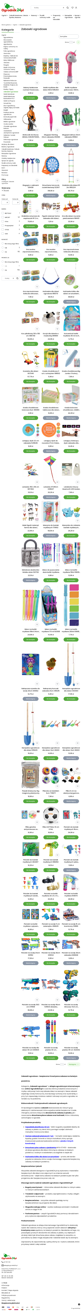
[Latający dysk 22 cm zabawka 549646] (30, 430)
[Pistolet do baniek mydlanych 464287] (30, 849)
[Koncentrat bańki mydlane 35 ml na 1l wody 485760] (71, 318)
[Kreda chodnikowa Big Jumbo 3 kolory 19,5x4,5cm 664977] (71, 358)
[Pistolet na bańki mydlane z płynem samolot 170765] (30, 914)
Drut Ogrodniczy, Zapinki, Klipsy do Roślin (11, 107)
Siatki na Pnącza (9, 101)
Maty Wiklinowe (9, 60)
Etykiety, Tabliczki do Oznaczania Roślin (11, 57)
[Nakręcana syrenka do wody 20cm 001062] (30, 665)
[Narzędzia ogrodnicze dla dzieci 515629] (30, 724)
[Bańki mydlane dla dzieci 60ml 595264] (51, 67)
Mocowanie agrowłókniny (8, 41)
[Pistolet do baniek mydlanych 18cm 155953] (71, 815)
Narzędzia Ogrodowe (9, 154)
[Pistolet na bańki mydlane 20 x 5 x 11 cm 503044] (51, 883)
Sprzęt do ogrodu (8, 161)
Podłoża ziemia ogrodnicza (9, 113)
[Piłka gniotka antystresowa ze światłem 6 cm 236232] (30, 815)
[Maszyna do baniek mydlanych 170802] (51, 512)
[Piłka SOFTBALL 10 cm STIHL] (51, 815)
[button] (67, 7)
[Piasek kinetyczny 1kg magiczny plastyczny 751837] (30, 775)
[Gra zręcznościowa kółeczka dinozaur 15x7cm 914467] (30, 276)
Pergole (6, 65)
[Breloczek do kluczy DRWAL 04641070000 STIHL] (30, 117)
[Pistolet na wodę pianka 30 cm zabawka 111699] (51, 1032)
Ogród (15, 25)
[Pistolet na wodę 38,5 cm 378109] (30, 984)
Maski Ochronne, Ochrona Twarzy (9, 68)
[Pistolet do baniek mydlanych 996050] (51, 849)
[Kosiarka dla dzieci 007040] (30, 358)
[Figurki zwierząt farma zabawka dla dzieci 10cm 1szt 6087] (51, 207)
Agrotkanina (8, 44)
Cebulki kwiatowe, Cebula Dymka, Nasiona (10, 150)
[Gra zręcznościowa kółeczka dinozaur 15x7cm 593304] (71, 239)
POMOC (4, 1288)
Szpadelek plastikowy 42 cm (37, 1127)
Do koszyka (30, 98)
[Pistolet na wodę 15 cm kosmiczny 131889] (71, 914)
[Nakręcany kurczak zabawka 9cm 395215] (51, 665)
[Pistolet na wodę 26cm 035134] (51, 944)
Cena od (5, 199)
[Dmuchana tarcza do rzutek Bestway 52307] (51, 166)
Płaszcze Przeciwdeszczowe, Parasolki (10, 76)
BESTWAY (8, 213)
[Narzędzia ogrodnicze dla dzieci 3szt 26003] (51, 724)
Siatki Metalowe (9, 94)
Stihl (6, 234)
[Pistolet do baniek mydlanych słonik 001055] (30, 882)
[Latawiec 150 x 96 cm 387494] (30, 470)
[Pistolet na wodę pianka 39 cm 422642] (71, 1032)
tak (6, 248)
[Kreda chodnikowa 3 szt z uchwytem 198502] (51, 358)
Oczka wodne (8, 124)
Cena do (15, 199)
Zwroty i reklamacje (8, 1300)
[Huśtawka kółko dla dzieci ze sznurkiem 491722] (71, 276)
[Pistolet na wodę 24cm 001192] (30, 944)
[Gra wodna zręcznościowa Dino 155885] (30, 239)
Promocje (5, 175)
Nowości (4, 173)
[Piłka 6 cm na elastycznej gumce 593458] (71, 775)
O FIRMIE (4, 1283)
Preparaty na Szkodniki (9, 165)
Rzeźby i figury (8, 89)
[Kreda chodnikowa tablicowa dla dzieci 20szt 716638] (51, 395)
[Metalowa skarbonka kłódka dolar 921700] (30, 553)
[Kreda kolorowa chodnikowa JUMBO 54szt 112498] (71, 395)
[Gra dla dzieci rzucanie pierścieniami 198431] (71, 206)
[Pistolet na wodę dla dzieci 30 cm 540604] (30, 1032)
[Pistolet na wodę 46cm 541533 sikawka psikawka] (51, 984)
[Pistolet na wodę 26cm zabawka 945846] (71, 944)
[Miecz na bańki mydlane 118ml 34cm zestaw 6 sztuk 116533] (30, 606)
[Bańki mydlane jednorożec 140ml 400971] (71, 67)
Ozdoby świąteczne (8, 158)
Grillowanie (7, 119)
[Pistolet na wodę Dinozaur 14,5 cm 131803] (71, 985)
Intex (6, 221)
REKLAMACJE (6, 1293)
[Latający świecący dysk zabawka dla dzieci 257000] (71, 430)
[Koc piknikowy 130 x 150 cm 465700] (30, 318)
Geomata (7, 53)
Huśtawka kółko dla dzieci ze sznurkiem (42, 1157)
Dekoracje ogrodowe (11, 140)
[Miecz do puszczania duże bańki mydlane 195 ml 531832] (51, 553)
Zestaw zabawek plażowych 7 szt (39, 1136)
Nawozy (4, 156)
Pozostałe (7, 142)
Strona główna (6, 25)
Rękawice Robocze (10, 81)
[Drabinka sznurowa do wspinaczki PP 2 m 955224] (30, 206)
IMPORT (7, 217)
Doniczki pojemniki (10, 117)
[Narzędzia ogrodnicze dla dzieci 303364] (71, 665)
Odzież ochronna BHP (11, 72)
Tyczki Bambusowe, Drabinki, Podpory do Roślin (11, 85)
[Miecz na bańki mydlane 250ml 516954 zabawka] (71, 605)
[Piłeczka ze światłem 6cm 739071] (51, 775)
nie (6, 252)
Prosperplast (9, 226)
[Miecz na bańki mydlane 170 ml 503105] (51, 605)
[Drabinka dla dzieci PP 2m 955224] (71, 166)
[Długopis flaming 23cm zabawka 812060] (51, 117)
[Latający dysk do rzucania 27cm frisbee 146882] (51, 430)
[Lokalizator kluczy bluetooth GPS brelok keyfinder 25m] (71, 470)
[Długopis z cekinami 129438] (30, 166)
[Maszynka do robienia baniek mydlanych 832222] (71, 512)
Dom (3, 168)
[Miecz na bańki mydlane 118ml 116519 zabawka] (71, 553)
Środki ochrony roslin (9, 163)
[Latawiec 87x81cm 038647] (51, 470)
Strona (67, 42)
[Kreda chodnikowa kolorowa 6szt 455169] (30, 395)
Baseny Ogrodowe (8, 147)
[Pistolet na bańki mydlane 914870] (71, 883)
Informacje (5, 1285)
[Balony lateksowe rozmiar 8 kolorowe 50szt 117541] (30, 67)
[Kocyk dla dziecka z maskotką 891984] (51, 318)
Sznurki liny (7, 103)
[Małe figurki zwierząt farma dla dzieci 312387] (30, 512)
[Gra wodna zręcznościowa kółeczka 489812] (51, 239)
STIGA (7, 230)
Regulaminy (6, 1298)
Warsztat (5, 170)
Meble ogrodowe (9, 122)
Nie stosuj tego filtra (12, 244)
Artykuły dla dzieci (8, 144)
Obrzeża (6, 63)
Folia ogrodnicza (9, 51)
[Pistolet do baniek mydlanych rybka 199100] (71, 849)
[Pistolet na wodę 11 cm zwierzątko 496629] (51, 914)
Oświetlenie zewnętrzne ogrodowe (11, 132)
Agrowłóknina (8, 37)
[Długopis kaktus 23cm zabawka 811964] (71, 117)
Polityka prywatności (9, 1295)
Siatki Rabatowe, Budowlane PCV (9, 97)
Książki (6, 110)
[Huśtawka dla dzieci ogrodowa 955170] (51, 276)
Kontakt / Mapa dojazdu (10, 1290)
